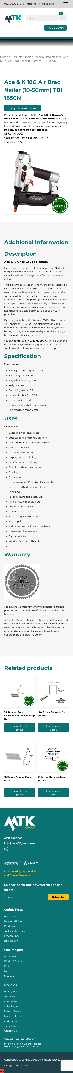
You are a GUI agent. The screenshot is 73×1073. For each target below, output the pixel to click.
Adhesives (10, 956)
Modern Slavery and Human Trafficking (13, 1021)
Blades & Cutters (13, 961)
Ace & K (19, 142)
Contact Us (10, 1030)
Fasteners (9, 966)
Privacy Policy (12, 991)
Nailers (38, 57)
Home (4, 57)
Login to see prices (23, 108)
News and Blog (13, 921)
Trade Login (55, 27)
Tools (28, 57)
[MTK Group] (13, 22)
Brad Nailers (53, 57)
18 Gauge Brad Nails (32, 323)
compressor (31, 409)
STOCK (43, 137)
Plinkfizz (24, 1065)
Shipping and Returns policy (25, 634)
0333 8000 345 (12, 3)
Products (16, 57)
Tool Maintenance (14, 930)
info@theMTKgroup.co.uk (40, 3)
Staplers (9, 975)
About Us (9, 916)
